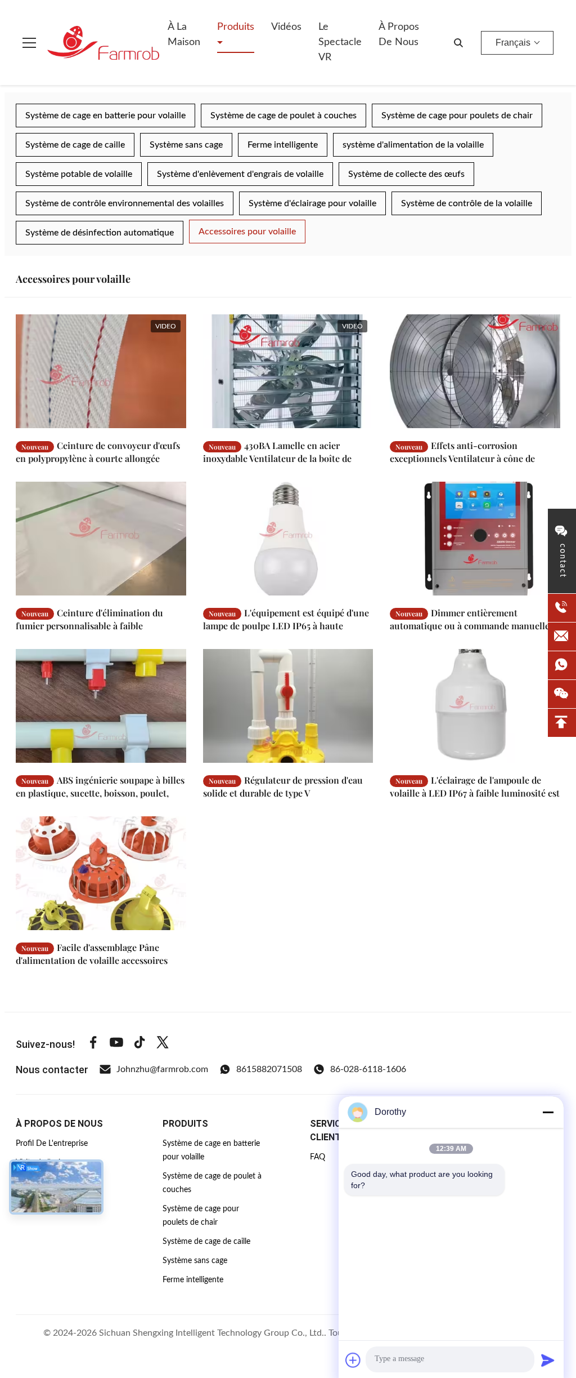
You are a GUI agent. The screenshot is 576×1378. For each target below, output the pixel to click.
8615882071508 (269, 1069)
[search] (458, 43)
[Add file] (353, 1360)
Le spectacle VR (340, 42)
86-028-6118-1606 (368, 1069)
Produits (235, 27)
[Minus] (548, 1112)
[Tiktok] (139, 1044)
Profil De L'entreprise (52, 1144)
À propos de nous (399, 34)
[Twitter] (162, 1044)
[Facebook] (93, 1044)
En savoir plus (139, 419)
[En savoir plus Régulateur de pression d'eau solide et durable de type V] (288, 706)
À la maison (184, 34)
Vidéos (286, 27)
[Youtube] (116, 1044)
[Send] (548, 1360)
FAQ (317, 1157)
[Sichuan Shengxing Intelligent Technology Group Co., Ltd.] (103, 43)
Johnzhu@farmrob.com (162, 1069)
